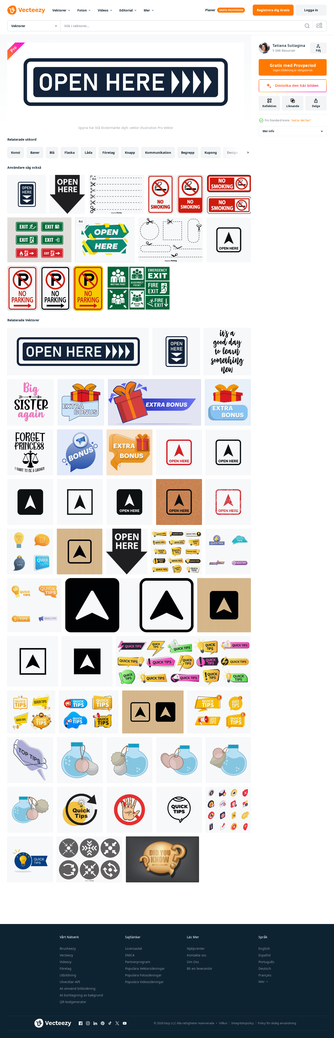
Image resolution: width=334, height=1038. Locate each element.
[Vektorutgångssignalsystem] (39, 239)
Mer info (268, 131)
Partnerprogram (137, 962)
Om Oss (193, 962)
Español (264, 955)
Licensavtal (133, 948)
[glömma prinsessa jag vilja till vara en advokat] (30, 452)
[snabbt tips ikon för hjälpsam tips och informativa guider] (179, 810)
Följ (318, 50)
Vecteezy (66, 955)
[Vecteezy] (26, 10)
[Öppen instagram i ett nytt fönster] (88, 1023)
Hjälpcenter (196, 948)
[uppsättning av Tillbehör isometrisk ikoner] (228, 810)
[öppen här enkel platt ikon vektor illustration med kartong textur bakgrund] (79, 551)
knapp (130, 152)
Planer (210, 10)
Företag (65, 968)
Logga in (311, 10)
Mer (147, 10)
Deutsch (264, 968)
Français (264, 975)
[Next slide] (244, 152)
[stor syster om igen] (30, 402)
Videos (103, 10)
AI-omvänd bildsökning (77, 988)
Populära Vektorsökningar (145, 968)
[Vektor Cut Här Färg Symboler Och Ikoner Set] (171, 239)
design (232, 152)
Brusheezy (68, 948)
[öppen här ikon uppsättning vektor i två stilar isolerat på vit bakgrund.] (129, 605)
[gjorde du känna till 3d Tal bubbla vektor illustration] (162, 859)
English (264, 948)
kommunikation (158, 152)
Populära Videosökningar (144, 982)
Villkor (223, 1023)
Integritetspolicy (242, 1023)
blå (52, 152)
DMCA (130, 955)
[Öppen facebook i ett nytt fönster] (80, 1023)
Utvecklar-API (70, 982)
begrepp (187, 152)
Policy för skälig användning (277, 1023)
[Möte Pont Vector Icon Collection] (89, 859)
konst (15, 152)
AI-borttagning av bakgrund (81, 995)
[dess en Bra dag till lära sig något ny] (227, 351)
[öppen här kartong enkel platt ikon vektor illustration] (32, 661)
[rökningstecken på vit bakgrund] (199, 194)
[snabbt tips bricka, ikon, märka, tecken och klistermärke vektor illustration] (80, 810)
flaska (70, 152)
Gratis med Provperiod (293, 67)
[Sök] (307, 26)
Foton (82, 10)
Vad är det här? (301, 120)
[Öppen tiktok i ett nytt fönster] (110, 1023)
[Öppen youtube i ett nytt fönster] (124, 1023)
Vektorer (59, 10)
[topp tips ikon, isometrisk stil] (30, 760)
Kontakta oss (196, 955)
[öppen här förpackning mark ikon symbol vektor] (228, 239)
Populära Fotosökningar (143, 975)
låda (88, 152)
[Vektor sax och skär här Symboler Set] (116, 194)
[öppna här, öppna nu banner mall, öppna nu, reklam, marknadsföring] (105, 239)
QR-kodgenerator (73, 1002)
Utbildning (68, 975)
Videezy (65, 962)
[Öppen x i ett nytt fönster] (117, 1023)
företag (108, 152)
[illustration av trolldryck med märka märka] (80, 760)
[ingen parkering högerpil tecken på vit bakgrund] (55, 288)
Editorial (126, 10)
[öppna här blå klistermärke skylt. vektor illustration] (26, 194)
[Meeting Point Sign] (139, 288)
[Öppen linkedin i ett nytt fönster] (95, 1023)
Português (266, 962)
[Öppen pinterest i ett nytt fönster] (102, 1023)
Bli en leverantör (199, 968)
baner (34, 152)
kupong (211, 152)
